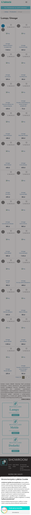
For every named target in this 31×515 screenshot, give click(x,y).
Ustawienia (15, 512)
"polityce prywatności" (8, 499)
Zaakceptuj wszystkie (15, 508)
